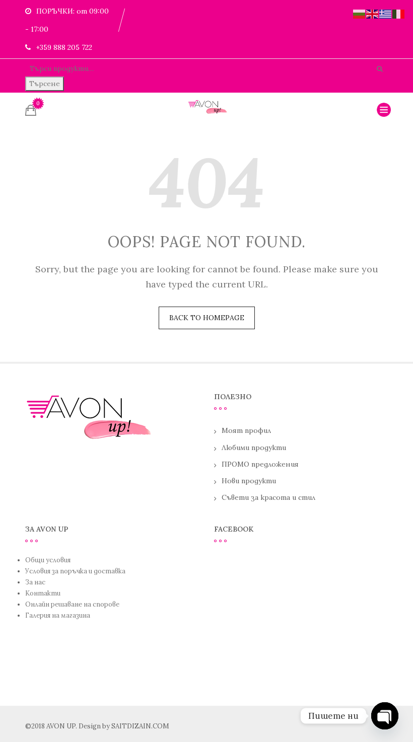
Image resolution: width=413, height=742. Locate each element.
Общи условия (48, 560)
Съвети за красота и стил (268, 497)
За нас (35, 582)
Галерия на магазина (57, 615)
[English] (372, 13)
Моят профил (246, 430)
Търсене (44, 83)
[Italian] (398, 13)
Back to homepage (206, 317)
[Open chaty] (384, 715)
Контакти (42, 593)
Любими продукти (254, 447)
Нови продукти (249, 480)
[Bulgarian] (359, 13)
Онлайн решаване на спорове (72, 604)
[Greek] (385, 13)
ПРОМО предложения (260, 464)
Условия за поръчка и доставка (75, 571)
